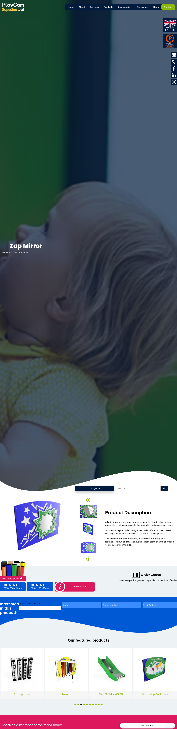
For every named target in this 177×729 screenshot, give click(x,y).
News (156, 7)
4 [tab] (84, 705)
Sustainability (125, 7)
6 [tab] (90, 705)
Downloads (142, 7)
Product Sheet (80, 586)
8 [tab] (96, 705)
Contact (168, 7)
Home (71, 7)
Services (94, 7)
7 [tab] (93, 705)
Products (108, 7)
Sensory (26, 252)
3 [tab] (81, 705)
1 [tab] (75, 705)
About (82, 7)
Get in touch (147, 725)
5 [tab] (87, 705)
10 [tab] (102, 705)
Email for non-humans (30, 603)
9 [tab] (99, 705)
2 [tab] (78, 705)
